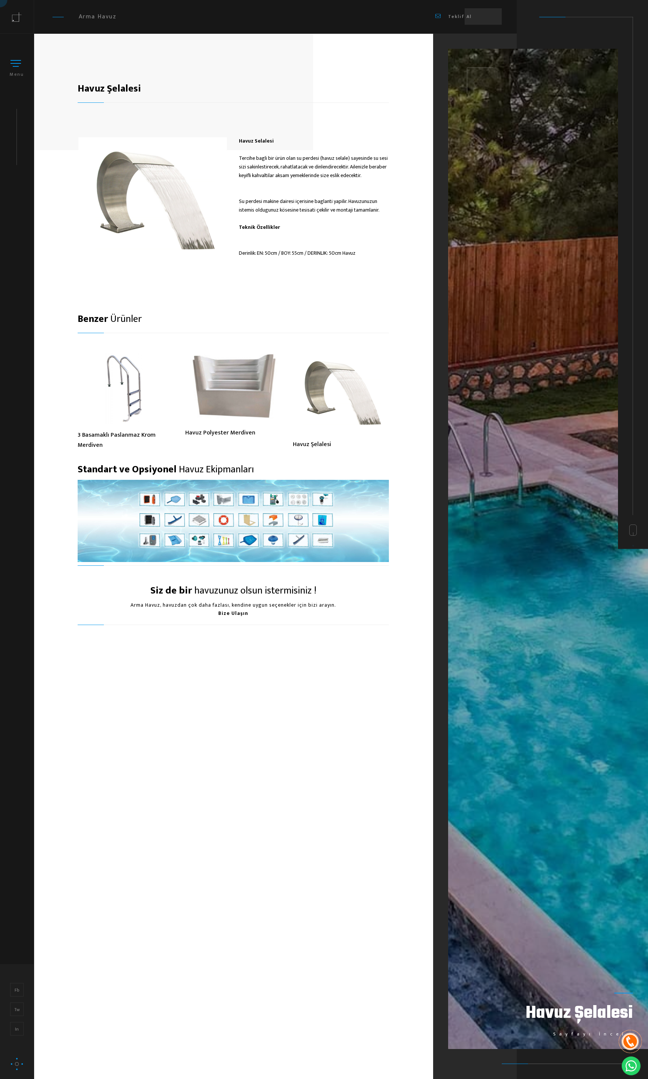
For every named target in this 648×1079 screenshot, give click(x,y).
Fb (17, 990)
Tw (17, 1009)
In (17, 1029)
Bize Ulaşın (233, 613)
